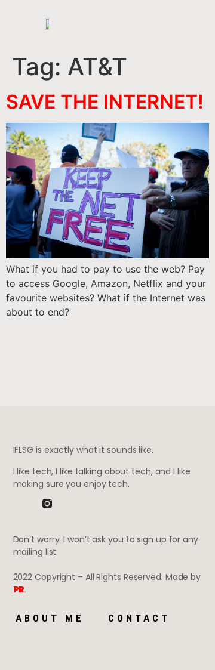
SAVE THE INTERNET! (105, 101)
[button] (106, 24)
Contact (139, 618)
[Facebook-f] (18, 503)
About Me (50, 618)
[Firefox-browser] (76, 503)
